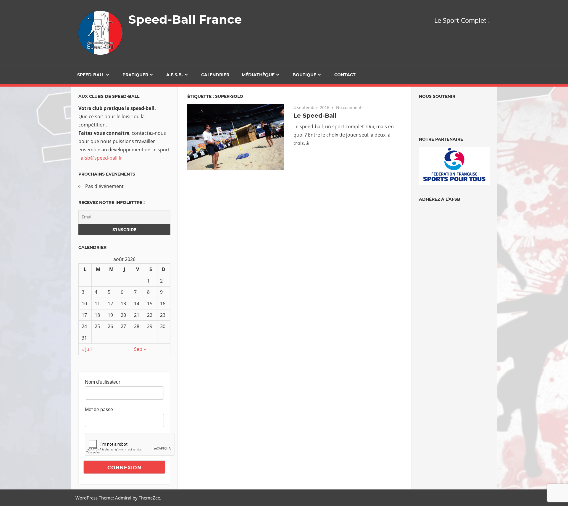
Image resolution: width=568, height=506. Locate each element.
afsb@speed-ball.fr (101, 158)
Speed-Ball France (185, 19)
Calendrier (215, 74)
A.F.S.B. (174, 74)
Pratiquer (135, 74)
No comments (350, 107)
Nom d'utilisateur (102, 382)
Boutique (304, 74)
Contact (345, 74)
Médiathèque (258, 74)
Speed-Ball (90, 74)
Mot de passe (99, 409)
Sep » (140, 349)
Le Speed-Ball (314, 115)
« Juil (87, 349)
